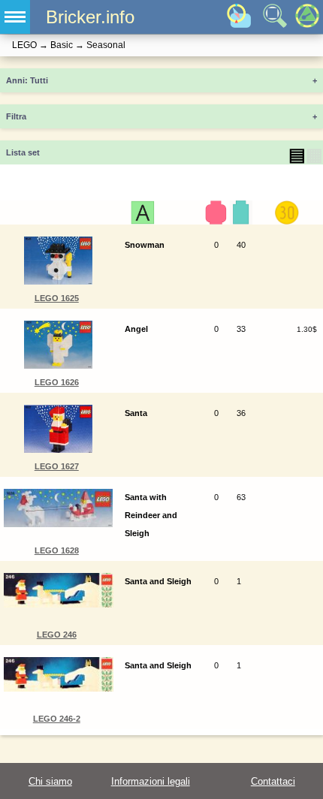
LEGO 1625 (57, 298)
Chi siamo (50, 781)
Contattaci (273, 781)
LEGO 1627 (57, 466)
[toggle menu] (15, 17)
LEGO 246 (57, 634)
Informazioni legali (150, 781)
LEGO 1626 (57, 382)
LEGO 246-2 (56, 718)
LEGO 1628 (57, 550)
